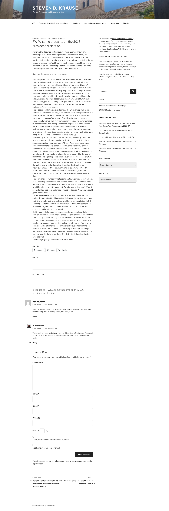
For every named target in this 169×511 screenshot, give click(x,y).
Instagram (115, 23)
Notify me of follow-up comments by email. (51, 440)
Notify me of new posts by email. (46, 448)
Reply (35, 316)
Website (36, 418)
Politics (40, 274)
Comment (38, 362)
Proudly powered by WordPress (43, 506)
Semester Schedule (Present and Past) (53, 23)
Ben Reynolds (39, 302)
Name (36, 394)
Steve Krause (58, 38)
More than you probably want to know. (113, 56)
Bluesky (126, 23)
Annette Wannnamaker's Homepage (112, 106)
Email (36, 406)
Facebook (76, 23)
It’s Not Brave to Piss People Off (122, 137)
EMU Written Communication (110, 110)
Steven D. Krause (55, 8)
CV (33, 23)
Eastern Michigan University (122, 39)
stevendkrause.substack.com (95, 23)
